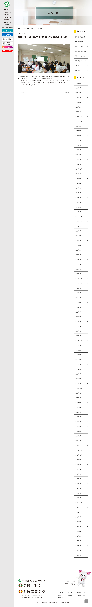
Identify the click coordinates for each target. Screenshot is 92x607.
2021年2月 (78, 379)
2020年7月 (78, 412)
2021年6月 (78, 360)
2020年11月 (78, 393)
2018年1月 (78, 555)
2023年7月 (78, 240)
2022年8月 (78, 293)
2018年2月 (78, 550)
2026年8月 (78, 83)
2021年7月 (78, 355)
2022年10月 (78, 283)
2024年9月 (78, 178)
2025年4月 (78, 145)
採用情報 (60, 595)
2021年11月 (78, 336)
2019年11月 (78, 450)
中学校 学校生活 (80, 37)
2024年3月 (78, 202)
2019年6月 (78, 474)
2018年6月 (78, 531)
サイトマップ (60, 592)
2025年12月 (78, 112)
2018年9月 (78, 517)
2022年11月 (78, 279)
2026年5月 (78, 97)
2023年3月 (78, 259)
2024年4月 (78, 197)
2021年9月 (78, 345)
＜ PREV (21, 93)
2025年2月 (78, 155)
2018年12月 (78, 503)
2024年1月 (78, 212)
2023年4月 (78, 255)
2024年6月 (78, 188)
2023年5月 (78, 250)
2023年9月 (78, 231)
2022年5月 (78, 307)
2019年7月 (78, 469)
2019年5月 (78, 479)
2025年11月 (78, 116)
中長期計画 (60, 597)
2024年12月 (78, 164)
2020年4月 (78, 426)
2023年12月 (78, 217)
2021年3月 (78, 374)
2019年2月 (78, 493)
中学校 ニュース (79, 46)
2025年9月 (78, 126)
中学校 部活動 (79, 42)
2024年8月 (78, 183)
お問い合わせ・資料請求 (7, 27)
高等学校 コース (80, 66)
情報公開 (70, 595)
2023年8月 (78, 236)
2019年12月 (78, 445)
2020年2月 (78, 436)
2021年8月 (78, 350)
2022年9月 (78, 288)
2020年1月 (78, 441)
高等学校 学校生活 (80, 51)
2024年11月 (78, 169)
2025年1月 (78, 159)
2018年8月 (78, 522)
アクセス (7, 24)
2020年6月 (78, 417)
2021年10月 (78, 340)
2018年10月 (78, 512)
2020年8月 (78, 407)
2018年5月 (78, 536)
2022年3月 (78, 317)
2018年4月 (78, 541)
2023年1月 (78, 269)
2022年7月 (78, 298)
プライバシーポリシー (82, 592)
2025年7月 (78, 131)
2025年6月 (78, 136)
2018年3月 (78, 545)
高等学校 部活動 (80, 56)
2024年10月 (78, 174)
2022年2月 (78, 321)
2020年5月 (78, 422)
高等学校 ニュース (80, 61)
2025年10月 (78, 121)
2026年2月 (78, 107)
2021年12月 (78, 331)
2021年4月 (78, 369)
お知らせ (77, 70)
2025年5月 (78, 140)
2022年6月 (78, 302)
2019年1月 (78, 498)
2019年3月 (78, 488)
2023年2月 (78, 264)
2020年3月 (78, 431)
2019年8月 (78, 464)
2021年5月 (78, 364)
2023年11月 (78, 221)
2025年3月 (78, 150)
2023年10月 (78, 226)
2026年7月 (78, 88)
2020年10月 (78, 398)
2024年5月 (78, 193)
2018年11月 (78, 507)
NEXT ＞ (66, 93)
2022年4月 (78, 312)
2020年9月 (78, 402)
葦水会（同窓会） (82, 595)
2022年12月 (78, 274)
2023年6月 (78, 245)
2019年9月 (78, 460)
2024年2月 (78, 207)
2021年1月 (78, 383)
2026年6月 (78, 93)
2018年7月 (78, 526)
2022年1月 (78, 326)
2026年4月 (78, 102)
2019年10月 (78, 455)
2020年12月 (78, 388)
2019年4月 (78, 484)
